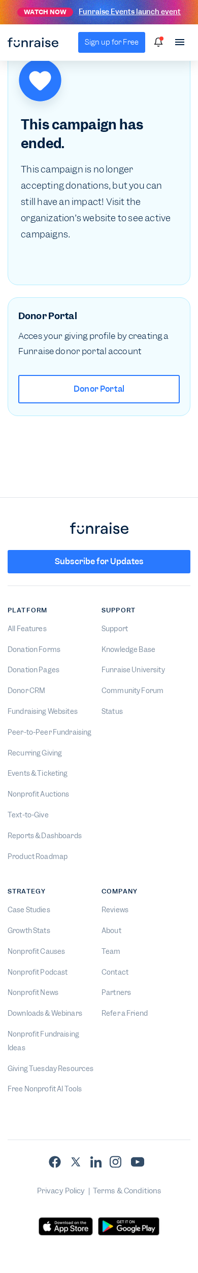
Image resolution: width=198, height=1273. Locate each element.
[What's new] (158, 42)
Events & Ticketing (38, 773)
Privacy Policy (61, 1190)
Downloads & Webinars (45, 1013)
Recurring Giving (35, 753)
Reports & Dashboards (45, 835)
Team (111, 951)
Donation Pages (33, 669)
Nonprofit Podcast (38, 972)
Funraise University (133, 669)
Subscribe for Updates (99, 561)
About (111, 930)
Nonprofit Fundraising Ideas (43, 1040)
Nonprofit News (33, 992)
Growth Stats (29, 930)
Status (112, 711)
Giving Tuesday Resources (50, 1068)
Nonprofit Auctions (39, 794)
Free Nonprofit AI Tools (45, 1088)
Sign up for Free (112, 42)
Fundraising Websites (43, 711)
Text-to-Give (28, 814)
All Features (27, 628)
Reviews (115, 909)
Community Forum (132, 690)
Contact (115, 972)
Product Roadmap (38, 856)
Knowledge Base (128, 649)
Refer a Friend (125, 1013)
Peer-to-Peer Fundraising (49, 732)
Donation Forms (34, 649)
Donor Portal (99, 389)
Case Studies (29, 909)
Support (115, 628)
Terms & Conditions (127, 1190)
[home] (33, 43)
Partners (116, 992)
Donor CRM (26, 690)
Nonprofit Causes (36, 951)
